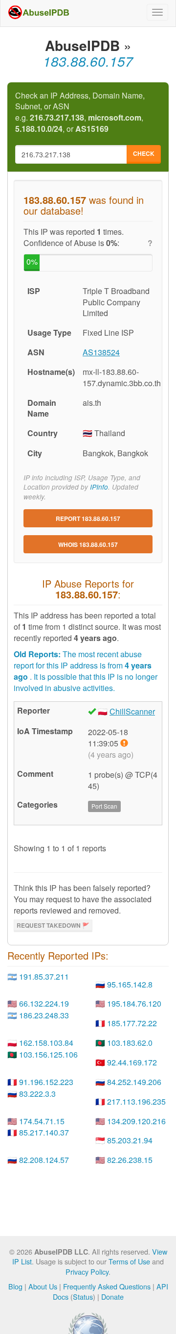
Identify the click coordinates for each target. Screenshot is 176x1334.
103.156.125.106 (48, 1054)
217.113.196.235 (136, 1101)
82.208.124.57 (44, 1159)
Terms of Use (129, 1261)
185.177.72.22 (132, 1023)
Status (83, 1296)
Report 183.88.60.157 (88, 518)
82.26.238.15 (130, 1159)
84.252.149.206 (134, 1081)
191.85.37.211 (44, 976)
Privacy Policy (87, 1271)
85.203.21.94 (130, 1140)
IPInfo (99, 487)
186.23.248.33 (44, 1015)
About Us (42, 1286)
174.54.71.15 (42, 1121)
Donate (112, 1296)
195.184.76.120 (134, 1003)
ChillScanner (132, 711)
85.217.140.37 (44, 1132)
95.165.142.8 (130, 984)
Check (143, 153)
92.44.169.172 (132, 1062)
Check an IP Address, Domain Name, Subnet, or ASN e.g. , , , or (80, 112)
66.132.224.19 (44, 1003)
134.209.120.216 (136, 1121)
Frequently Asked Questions (107, 1286)
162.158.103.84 (46, 1042)
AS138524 (101, 352)
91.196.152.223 (46, 1081)
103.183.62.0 (130, 1042)
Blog (15, 1286)
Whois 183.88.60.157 (88, 544)
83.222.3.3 (37, 1093)
